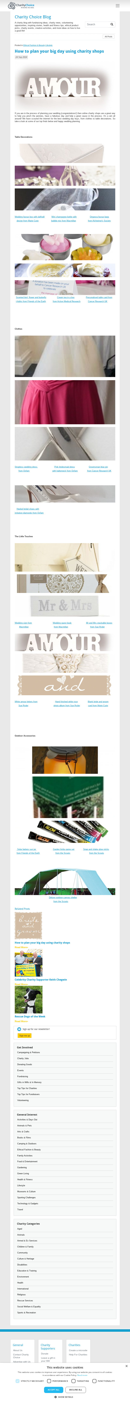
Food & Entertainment (27, 1161)
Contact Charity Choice (21, 1356)
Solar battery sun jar (26, 849)
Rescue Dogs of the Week (30, 1016)
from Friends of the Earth (28, 853)
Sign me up (24, 1035)
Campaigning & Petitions (28, 1052)
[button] (65, 1396)
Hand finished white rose (66, 701)
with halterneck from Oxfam (65, 471)
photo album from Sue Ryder (67, 705)
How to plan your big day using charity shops (42, 942)
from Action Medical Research (66, 301)
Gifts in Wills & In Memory (29, 1082)
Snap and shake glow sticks (96, 849)
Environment (23, 1277)
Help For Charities (78, 1354)
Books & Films (24, 1137)
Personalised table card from (99, 297)
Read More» (21, 947)
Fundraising (22, 1076)
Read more (82, 1375)
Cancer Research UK (97, 301)
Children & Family (25, 1247)
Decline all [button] (75, 1389)
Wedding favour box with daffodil (30, 217)
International (23, 1289)
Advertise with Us (21, 1361)
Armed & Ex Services (27, 1240)
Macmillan (24, 627)
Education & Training (26, 1271)
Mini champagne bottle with (64, 217)
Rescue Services (25, 1300)
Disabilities (22, 1265)
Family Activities (24, 1155)
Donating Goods (24, 1064)
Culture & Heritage (25, 1259)
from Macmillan (61, 627)
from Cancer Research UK (99, 471)
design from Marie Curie (28, 221)
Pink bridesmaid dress (64, 467)
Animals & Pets (24, 1125)
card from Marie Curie (98, 705)
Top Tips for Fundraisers (28, 1094)
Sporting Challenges (26, 1197)
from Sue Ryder (97, 627)
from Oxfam (24, 471)
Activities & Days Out (27, 1119)
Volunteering (23, 1100)
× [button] (126, 1366)
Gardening (22, 1167)
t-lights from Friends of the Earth (31, 301)
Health (20, 1283)
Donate (44, 1353)
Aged (19, 1229)
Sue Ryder (23, 705)
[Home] (22, 5)
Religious (21, 1294)
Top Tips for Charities (27, 1088)
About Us (17, 1350)
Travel (20, 1209)
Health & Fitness (25, 1179)
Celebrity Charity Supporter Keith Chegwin (41, 979)
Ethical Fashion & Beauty (34, 45)
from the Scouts (62, 853)
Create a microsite (78, 1350)
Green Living (23, 1173)
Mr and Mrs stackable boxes (99, 623)
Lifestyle (48, 45)
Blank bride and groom (98, 701)
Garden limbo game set (63, 849)
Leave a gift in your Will (48, 1359)
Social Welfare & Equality (29, 1306)
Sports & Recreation (26, 1312)
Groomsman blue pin (98, 467)
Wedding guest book (62, 623)
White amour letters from (26, 701)
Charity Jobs (23, 1058)
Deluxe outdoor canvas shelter (63, 897)
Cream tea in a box (66, 297)
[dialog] (65, 1382)
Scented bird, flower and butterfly (31, 297)
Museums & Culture (26, 1191)
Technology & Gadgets (27, 1203)
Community (22, 1253)
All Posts (108, 37)
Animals (21, 1235)
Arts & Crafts (23, 1131)
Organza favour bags (99, 217)
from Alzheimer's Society (99, 221)
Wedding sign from (23, 623)
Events (20, 1070)
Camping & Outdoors (26, 1143)
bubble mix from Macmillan (63, 221)
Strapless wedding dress (26, 467)
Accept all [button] (54, 1389)
